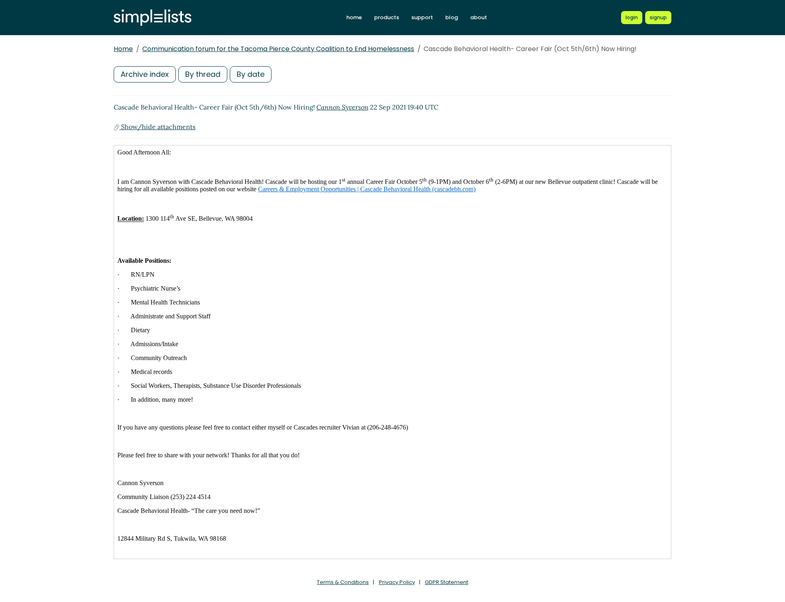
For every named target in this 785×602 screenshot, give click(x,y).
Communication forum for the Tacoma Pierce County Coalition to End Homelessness (278, 49)
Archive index (145, 74)
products (386, 17)
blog (451, 17)
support (422, 17)
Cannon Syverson (342, 107)
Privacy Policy (397, 582)
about (478, 17)
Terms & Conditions (343, 582)
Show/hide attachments (157, 127)
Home (123, 49)
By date (251, 74)
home (354, 17)
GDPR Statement (446, 582)
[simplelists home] (152, 17)
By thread (202, 74)
